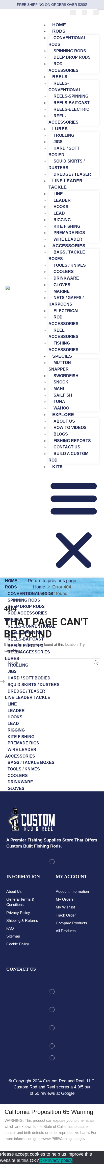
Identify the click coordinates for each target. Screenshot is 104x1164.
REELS (59, 76)
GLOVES (62, 285)
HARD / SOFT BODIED (64, 151)
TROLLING (64, 135)
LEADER (62, 200)
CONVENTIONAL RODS (67, 41)
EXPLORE (63, 414)
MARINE (62, 291)
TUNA (59, 401)
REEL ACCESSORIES (63, 333)
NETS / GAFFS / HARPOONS (66, 300)
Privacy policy (58, 1160)
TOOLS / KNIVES (70, 265)
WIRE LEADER (22, 749)
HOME (11, 581)
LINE (58, 194)
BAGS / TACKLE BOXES (66, 255)
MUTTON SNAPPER (59, 365)
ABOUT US (64, 421)
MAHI (59, 388)
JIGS (58, 142)
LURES (60, 128)
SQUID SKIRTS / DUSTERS (66, 164)
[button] (73, 524)
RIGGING (62, 220)
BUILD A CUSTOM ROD (68, 456)
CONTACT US (67, 447)
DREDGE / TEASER (26, 691)
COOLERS (64, 271)
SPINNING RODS (70, 51)
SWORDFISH (66, 376)
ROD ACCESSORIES (63, 320)
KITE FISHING (67, 226)
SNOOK (61, 382)
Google (67, 1093)
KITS (57, 466)
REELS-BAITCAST (72, 103)
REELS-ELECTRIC (71, 109)
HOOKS (61, 206)
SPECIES (62, 356)
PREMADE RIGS (69, 233)
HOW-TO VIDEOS (70, 427)
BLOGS (61, 434)
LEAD (59, 213)
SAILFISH (63, 395)
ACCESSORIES (68, 245)
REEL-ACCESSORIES (29, 652)
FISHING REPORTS (72, 441)
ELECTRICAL (67, 311)
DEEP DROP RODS (72, 57)
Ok (42, 1160)
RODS (58, 31)
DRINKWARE (66, 278)
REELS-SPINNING (71, 96)
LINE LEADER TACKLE (65, 184)
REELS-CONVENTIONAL (64, 86)
